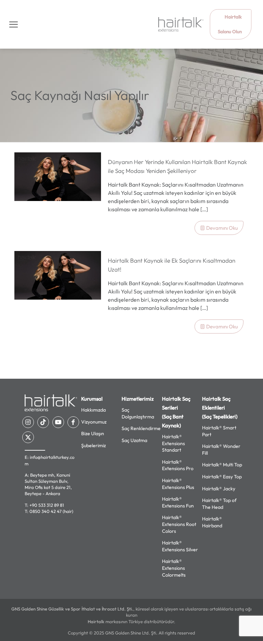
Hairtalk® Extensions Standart (173, 443)
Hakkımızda (93, 410)
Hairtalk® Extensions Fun (178, 502)
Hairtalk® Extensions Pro (177, 465)
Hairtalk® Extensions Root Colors (179, 524)
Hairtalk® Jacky (218, 489)
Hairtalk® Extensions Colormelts (174, 568)
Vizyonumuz (94, 422)
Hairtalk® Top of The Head (219, 503)
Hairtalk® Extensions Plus (178, 483)
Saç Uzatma (134, 440)
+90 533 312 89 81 (46, 505)
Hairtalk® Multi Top (222, 465)
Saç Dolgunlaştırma (138, 413)
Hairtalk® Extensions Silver (180, 546)
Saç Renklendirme (141, 428)
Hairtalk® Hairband (212, 522)
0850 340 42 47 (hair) (51, 511)
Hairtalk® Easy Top (222, 477)
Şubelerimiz (93, 445)
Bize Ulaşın (92, 433)
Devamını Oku (222, 228)
